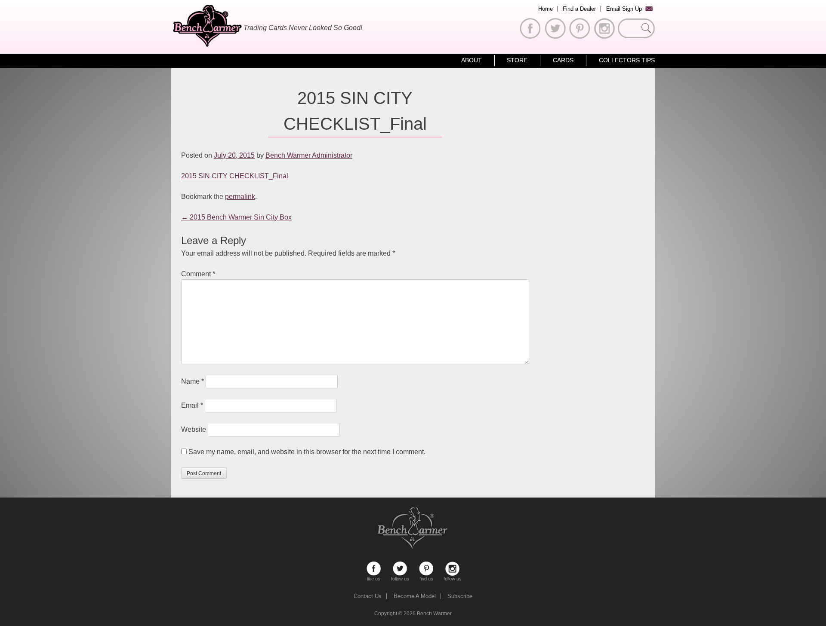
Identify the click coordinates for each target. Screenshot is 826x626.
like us (373, 569)
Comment (198, 274)
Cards (563, 60)
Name (192, 381)
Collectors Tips (627, 60)
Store (517, 60)
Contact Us (368, 596)
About (471, 60)
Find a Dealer (579, 9)
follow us (400, 569)
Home (545, 9)
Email (192, 405)
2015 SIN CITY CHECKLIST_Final (234, 176)
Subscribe (459, 596)
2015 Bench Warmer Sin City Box (236, 217)
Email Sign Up (624, 9)
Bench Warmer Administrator (308, 155)
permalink (240, 196)
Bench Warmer (434, 614)
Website (193, 429)
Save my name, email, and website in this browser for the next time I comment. (306, 451)
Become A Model (415, 596)
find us (426, 569)
